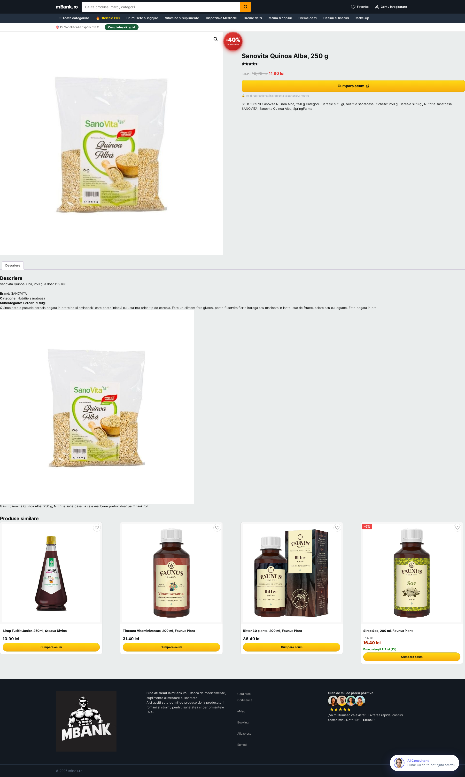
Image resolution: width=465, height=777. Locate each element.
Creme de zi (253, 18)
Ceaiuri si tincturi (336, 18)
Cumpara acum (351, 86)
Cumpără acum (51, 647)
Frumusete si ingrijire (142, 18)
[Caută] (245, 7)
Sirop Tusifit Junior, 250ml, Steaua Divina (35, 631)
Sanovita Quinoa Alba (275, 108)
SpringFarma (302, 108)
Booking (242, 722)
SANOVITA (249, 108)
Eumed (242, 744)
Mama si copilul (280, 18)
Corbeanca (244, 700)
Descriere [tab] (12, 265)
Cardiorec (244, 694)
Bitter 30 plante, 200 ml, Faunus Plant (272, 631)
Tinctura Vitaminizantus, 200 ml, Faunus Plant (159, 631)
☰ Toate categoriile (74, 18)
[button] (215, 39)
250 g (393, 104)
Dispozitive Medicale (221, 18)
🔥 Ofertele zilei (108, 18)
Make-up (362, 18)
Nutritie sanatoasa (359, 104)
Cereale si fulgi (332, 104)
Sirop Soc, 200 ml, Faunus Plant (388, 631)
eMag (241, 711)
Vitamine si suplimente (182, 18)
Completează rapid (121, 27)
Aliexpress (244, 733)
